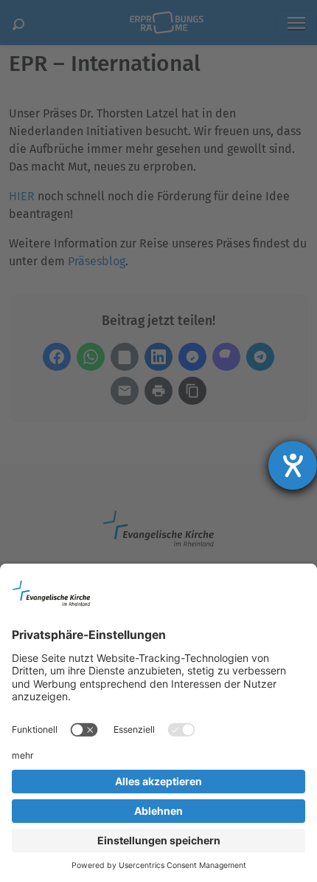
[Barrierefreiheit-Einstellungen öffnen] (292, 465)
